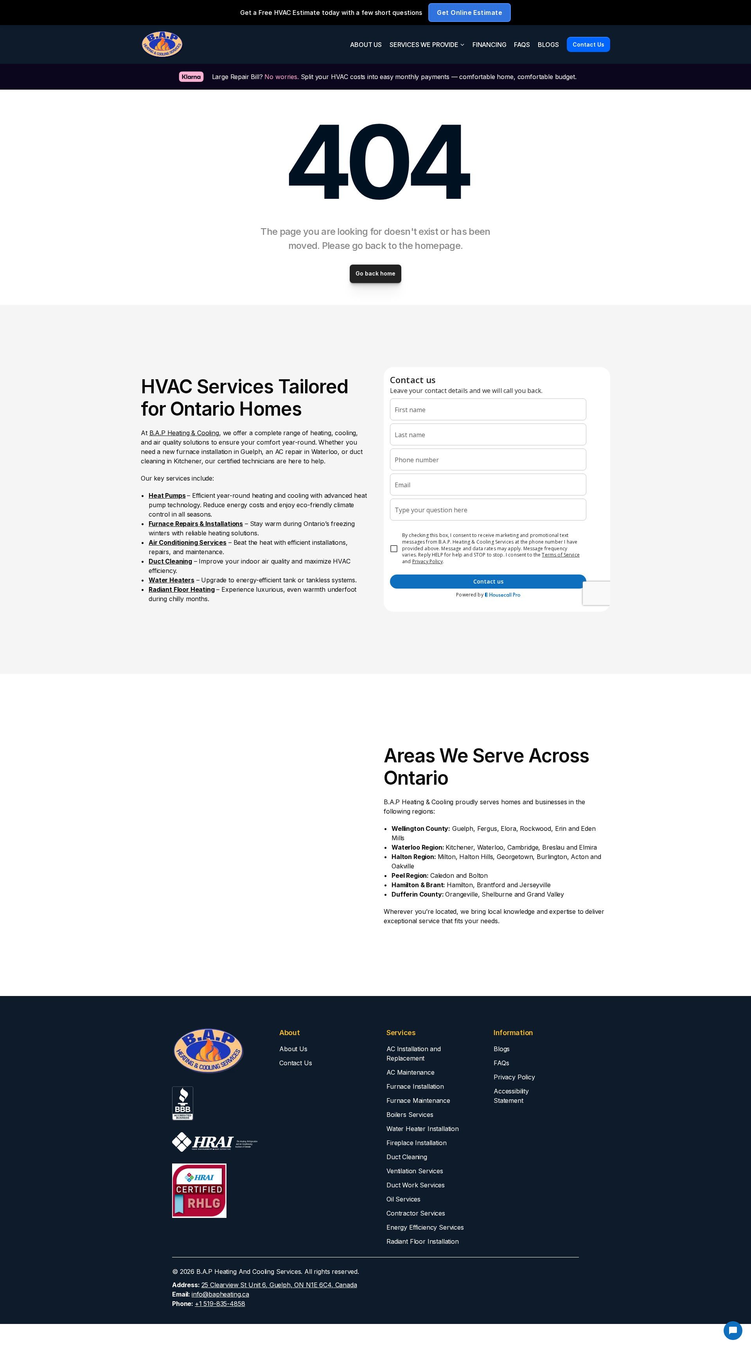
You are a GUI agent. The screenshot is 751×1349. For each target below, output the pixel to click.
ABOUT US (366, 45)
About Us (293, 1049)
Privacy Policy (514, 1077)
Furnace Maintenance (418, 1100)
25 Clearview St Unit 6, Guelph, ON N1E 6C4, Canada (279, 1285)
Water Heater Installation (422, 1129)
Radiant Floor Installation (422, 1241)
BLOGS (548, 45)
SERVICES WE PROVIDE (424, 45)
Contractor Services (415, 1213)
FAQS (522, 45)
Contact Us (295, 1063)
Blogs (502, 1049)
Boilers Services (409, 1114)
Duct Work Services (415, 1185)
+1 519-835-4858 (220, 1304)
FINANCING (490, 45)
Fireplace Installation (416, 1143)
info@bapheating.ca (220, 1294)
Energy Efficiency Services (425, 1227)
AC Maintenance (410, 1072)
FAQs (501, 1063)
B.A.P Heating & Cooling (184, 433)
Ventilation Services (414, 1171)
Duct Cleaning (406, 1157)
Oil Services (403, 1199)
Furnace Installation (415, 1086)
